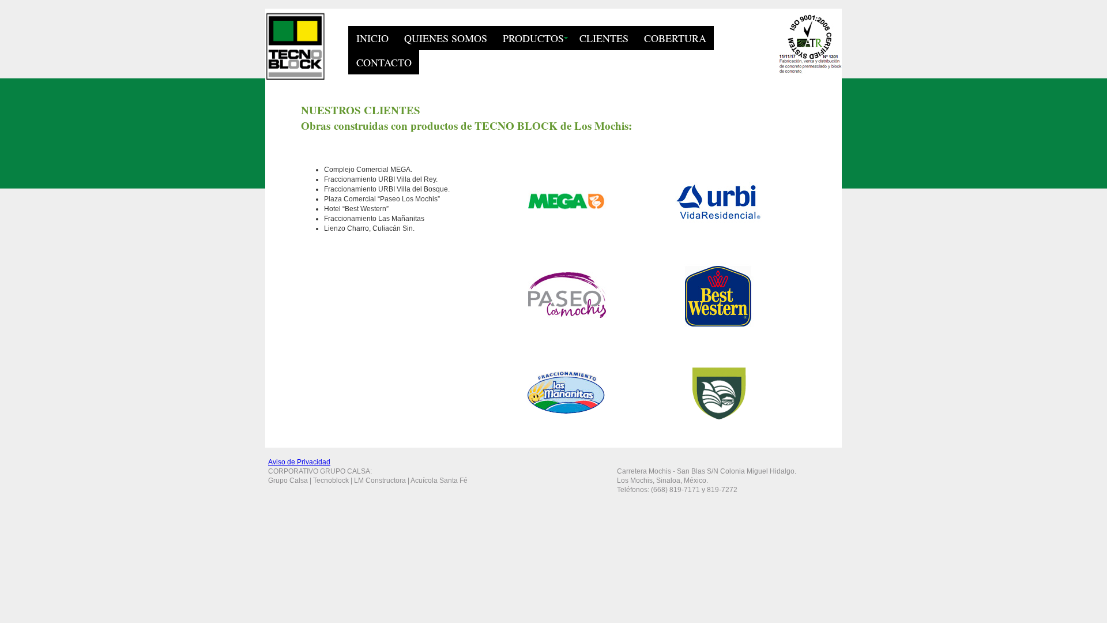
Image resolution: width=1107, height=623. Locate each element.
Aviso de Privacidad (299, 462)
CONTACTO (384, 62)
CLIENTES (603, 38)
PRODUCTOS (533, 38)
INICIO (372, 38)
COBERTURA (675, 38)
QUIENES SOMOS (445, 38)
